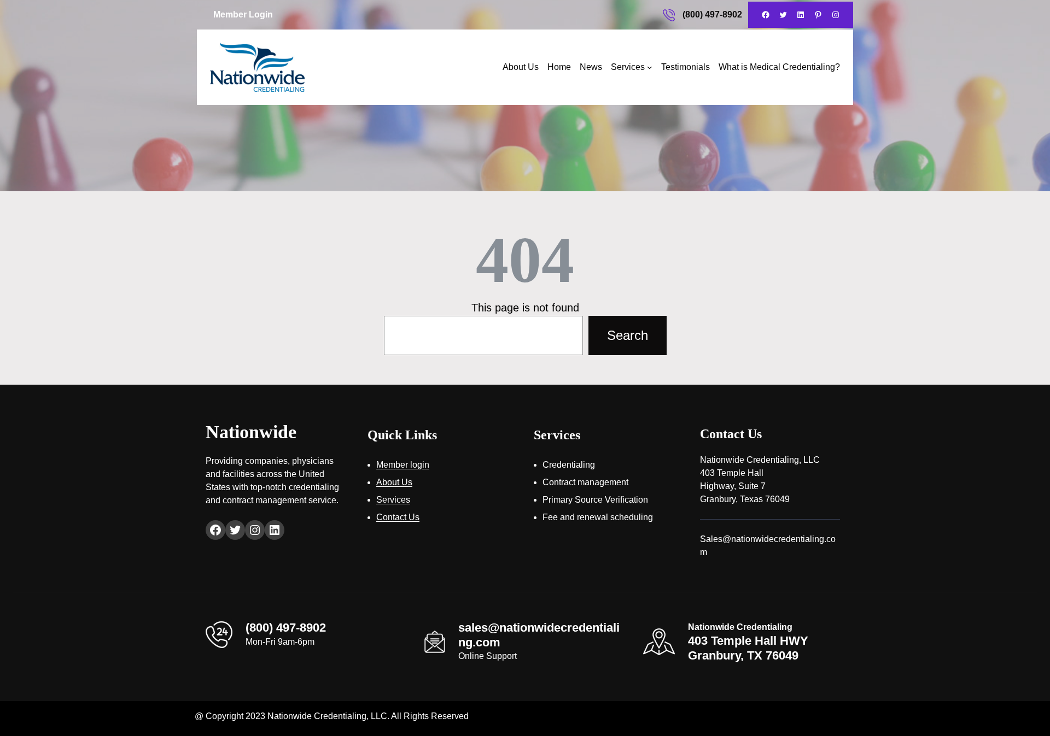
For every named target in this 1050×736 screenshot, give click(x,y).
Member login (402, 464)
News (591, 67)
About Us (521, 67)
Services (628, 67)
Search (627, 335)
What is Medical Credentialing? (779, 67)
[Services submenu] (649, 67)
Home (559, 67)
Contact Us (397, 517)
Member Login (243, 14)
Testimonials (685, 67)
